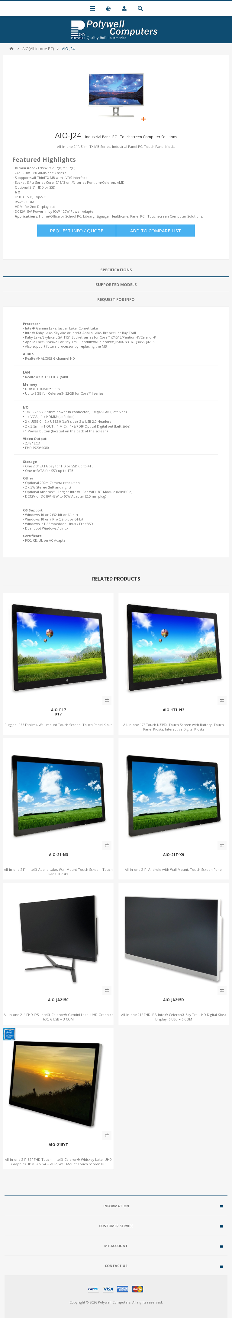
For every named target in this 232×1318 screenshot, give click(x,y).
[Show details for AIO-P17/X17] (58, 648)
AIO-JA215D (173, 1000)
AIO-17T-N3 (173, 710)
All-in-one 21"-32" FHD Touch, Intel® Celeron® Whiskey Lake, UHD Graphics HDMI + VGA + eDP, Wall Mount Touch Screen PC (58, 1161)
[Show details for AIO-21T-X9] (173, 793)
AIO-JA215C (58, 1000)
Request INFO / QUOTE (76, 231)
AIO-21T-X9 (173, 855)
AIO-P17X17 (58, 712)
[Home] (11, 48)
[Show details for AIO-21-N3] (58, 793)
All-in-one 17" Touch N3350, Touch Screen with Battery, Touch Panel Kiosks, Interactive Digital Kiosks (173, 726)
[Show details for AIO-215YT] (58, 1083)
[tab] (116, 270)
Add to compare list (155, 231)
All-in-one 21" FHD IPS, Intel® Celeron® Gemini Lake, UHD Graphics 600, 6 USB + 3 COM (58, 1016)
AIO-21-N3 (58, 855)
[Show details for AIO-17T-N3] (173, 648)
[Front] (58, 938)
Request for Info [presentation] (116, 299)
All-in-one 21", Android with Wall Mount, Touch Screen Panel (174, 869)
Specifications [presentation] (116, 269)
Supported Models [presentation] (116, 284)
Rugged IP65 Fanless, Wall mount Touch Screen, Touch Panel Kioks (58, 724)
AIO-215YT (58, 1145)
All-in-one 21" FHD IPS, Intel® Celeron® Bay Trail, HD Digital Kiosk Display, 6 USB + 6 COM (173, 1016)
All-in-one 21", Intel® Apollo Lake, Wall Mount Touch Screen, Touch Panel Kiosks (58, 871)
